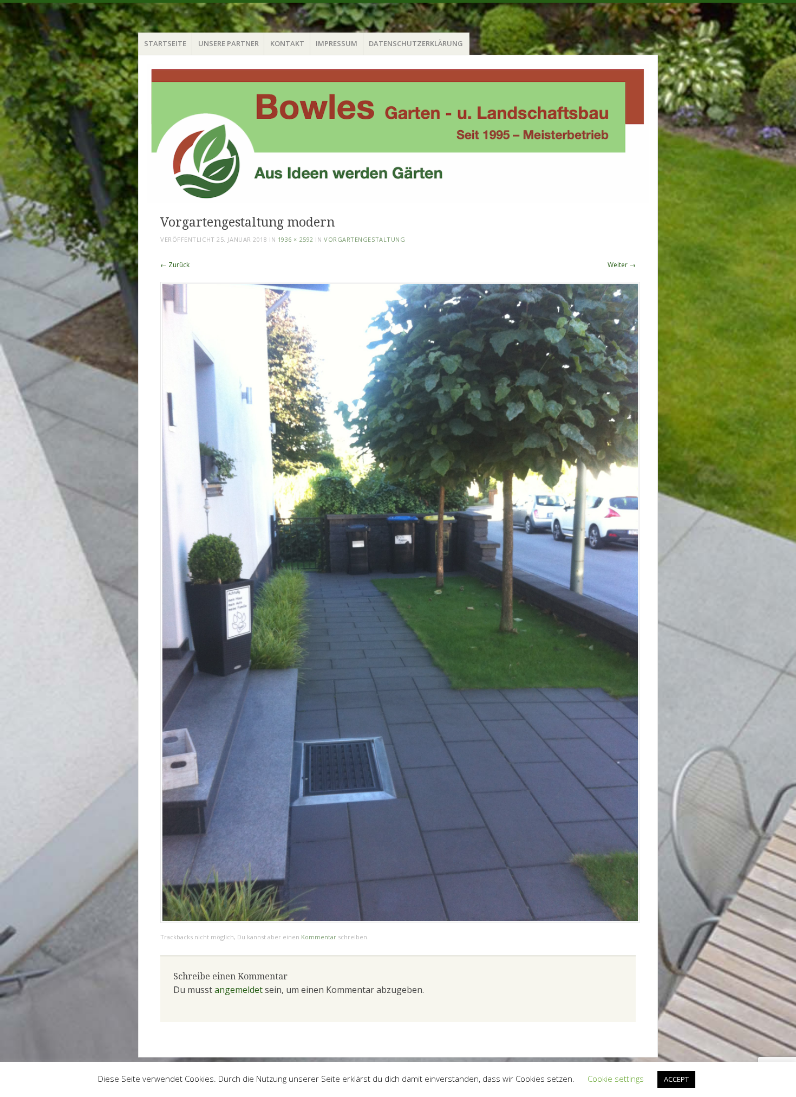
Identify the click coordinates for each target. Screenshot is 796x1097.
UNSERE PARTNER (228, 43)
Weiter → (622, 264)
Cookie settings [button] (616, 1078)
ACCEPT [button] (676, 1079)
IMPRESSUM (336, 43)
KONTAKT (287, 43)
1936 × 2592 (296, 239)
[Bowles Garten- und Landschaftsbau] (398, 133)
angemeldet (238, 990)
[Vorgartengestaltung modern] (400, 920)
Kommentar (318, 937)
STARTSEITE (165, 43)
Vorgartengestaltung (364, 239)
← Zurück (175, 264)
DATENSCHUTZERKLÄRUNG (416, 43)
